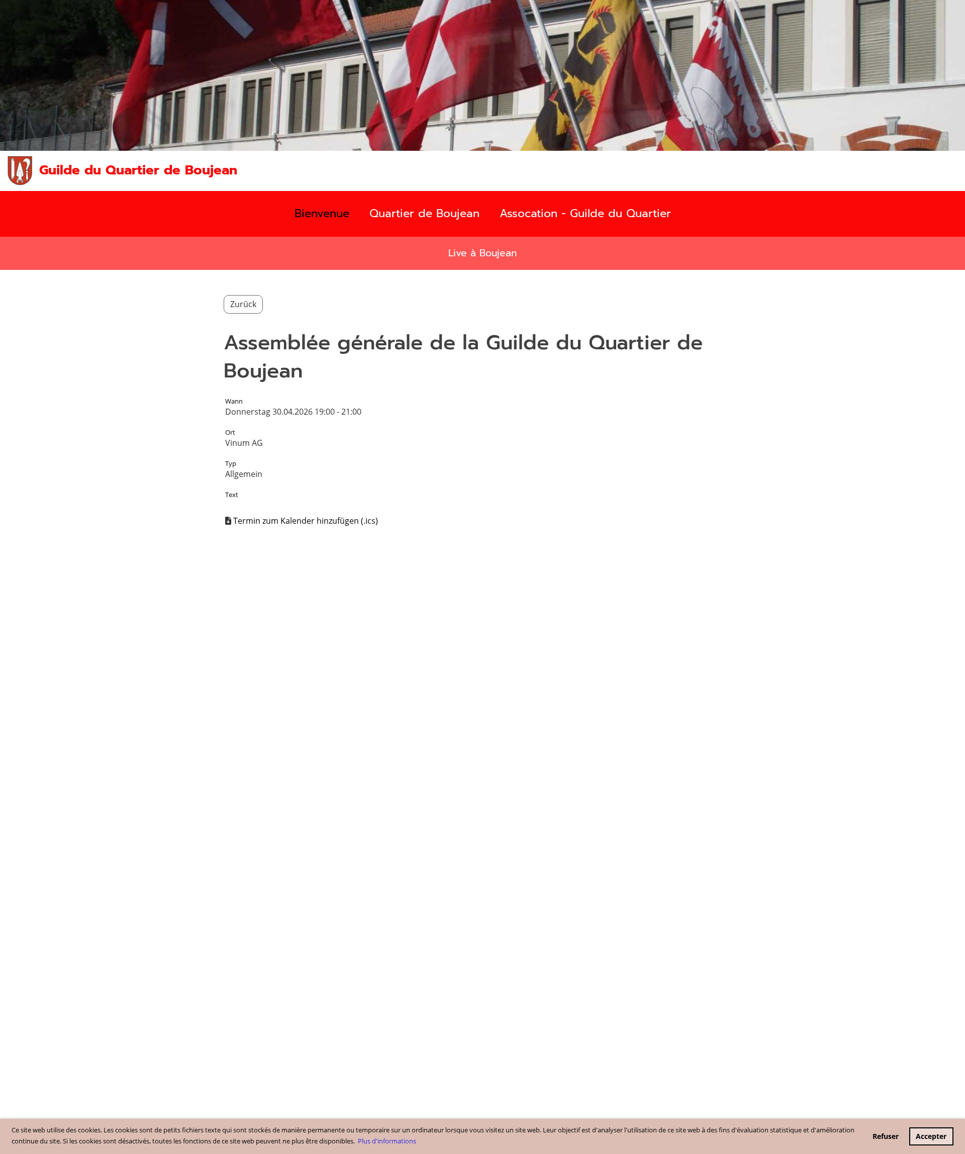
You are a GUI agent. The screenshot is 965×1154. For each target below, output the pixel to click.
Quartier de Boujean (424, 213)
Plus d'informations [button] (387, 1140)
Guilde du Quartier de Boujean (138, 170)
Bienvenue (322, 213)
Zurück (243, 304)
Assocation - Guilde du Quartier (585, 213)
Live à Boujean (482, 253)
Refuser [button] (886, 1136)
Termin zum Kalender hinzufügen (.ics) (305, 520)
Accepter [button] (931, 1136)
